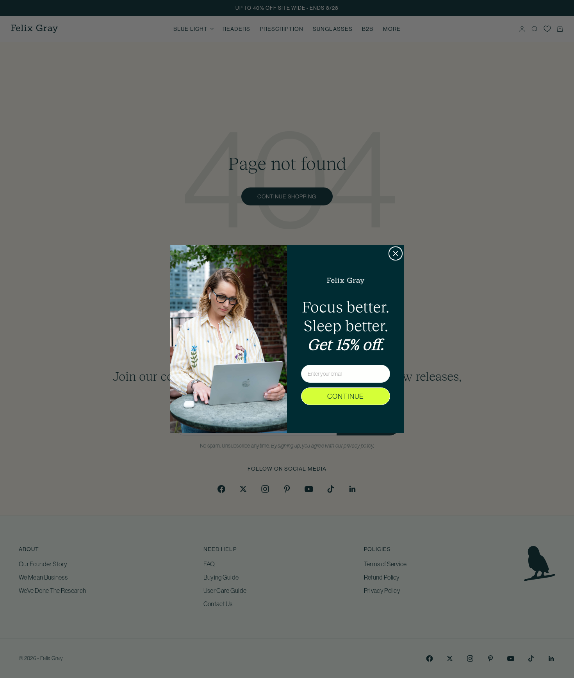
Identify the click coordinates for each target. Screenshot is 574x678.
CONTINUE (345, 396)
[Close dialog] (395, 253)
